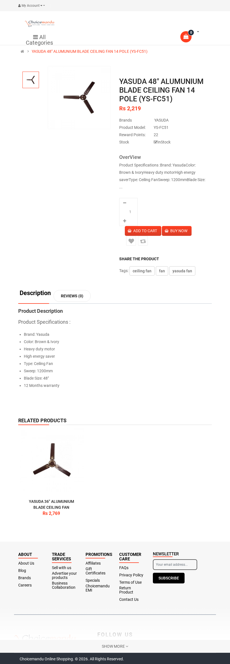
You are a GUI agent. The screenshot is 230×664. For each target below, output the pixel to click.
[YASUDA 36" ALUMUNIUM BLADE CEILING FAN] (51, 460)
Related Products (42, 420)
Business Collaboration (63, 585)
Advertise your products (64, 575)
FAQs (123, 568)
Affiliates (93, 563)
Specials (93, 580)
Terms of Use (130, 582)
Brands (24, 578)
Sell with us (61, 568)
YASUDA (161, 120)
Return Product (126, 590)
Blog (22, 571)
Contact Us (129, 599)
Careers (25, 585)
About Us (26, 563)
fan (162, 271)
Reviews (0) (72, 296)
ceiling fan (142, 271)
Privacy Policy (131, 575)
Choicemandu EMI (98, 588)
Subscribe (168, 578)
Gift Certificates (95, 571)
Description (35, 293)
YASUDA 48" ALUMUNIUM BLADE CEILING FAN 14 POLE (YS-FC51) (90, 51)
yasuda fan (182, 271)
